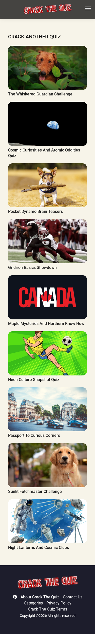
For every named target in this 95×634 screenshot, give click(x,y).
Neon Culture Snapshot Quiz (33, 379)
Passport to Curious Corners (34, 435)
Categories (33, 603)
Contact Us (72, 597)
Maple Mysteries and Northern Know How (46, 323)
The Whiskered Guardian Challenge (40, 94)
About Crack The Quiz (40, 597)
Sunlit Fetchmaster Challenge (35, 491)
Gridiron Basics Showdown (32, 267)
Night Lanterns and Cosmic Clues (38, 547)
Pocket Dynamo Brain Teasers (35, 211)
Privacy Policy (58, 603)
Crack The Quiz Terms (47, 609)
